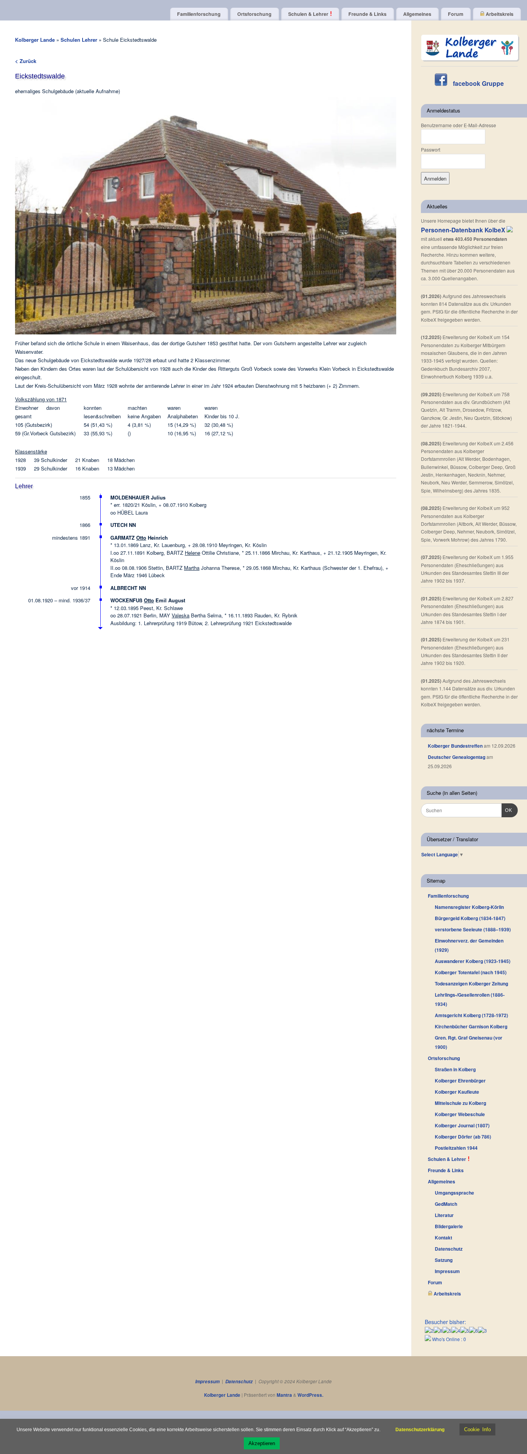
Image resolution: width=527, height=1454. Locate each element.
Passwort (430, 149)
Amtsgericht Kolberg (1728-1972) (471, 1015)
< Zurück (25, 61)
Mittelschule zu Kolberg (460, 1102)
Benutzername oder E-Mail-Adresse (458, 125)
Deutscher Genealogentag (456, 756)
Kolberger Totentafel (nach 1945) (471, 972)
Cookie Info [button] (477, 1429)
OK (507, 810)
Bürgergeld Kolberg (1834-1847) (470, 918)
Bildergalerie (449, 1226)
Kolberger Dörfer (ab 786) (463, 1136)
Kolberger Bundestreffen (455, 745)
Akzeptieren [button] (261, 1443)
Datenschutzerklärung (419, 1429)
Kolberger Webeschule (460, 1114)
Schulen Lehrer (80, 39)
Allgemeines (417, 13)
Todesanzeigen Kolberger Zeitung (471, 983)
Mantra (284, 1395)
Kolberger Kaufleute (457, 1091)
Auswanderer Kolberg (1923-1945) (472, 961)
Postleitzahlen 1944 (456, 1147)
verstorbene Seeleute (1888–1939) (473, 929)
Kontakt (443, 1237)
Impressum (447, 1271)
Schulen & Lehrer (308, 13)
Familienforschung (199, 13)
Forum (455, 13)
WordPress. (310, 1395)
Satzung (444, 1259)
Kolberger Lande (35, 39)
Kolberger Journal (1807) (462, 1125)
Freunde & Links (367, 13)
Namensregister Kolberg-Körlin (469, 906)
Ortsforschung (254, 13)
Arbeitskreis (499, 13)
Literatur (444, 1215)
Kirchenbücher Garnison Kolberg (471, 1026)
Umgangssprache (454, 1192)
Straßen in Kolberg (455, 1069)
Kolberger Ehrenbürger (460, 1080)
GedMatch (446, 1203)
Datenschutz (449, 1248)
